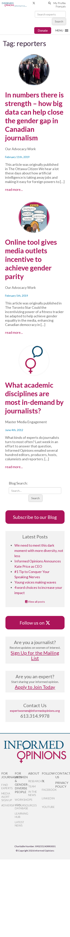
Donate (43, 30)
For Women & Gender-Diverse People (21, 782)
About (33, 773)
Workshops (21, 799)
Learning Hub (21, 815)
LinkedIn (48, 798)
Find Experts (6, 786)
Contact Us (62, 775)
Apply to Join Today (35, 687)
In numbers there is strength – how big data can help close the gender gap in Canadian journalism (34, 116)
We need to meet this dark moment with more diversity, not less (38, 550)
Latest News (19, 823)
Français (61, 6)
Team (32, 786)
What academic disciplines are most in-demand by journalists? (34, 398)
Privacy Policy (61, 784)
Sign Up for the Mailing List (35, 655)
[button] (59, 30)
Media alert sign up (6, 797)
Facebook (48, 789)
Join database (21, 806)
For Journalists (8, 775)
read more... (21, 189)
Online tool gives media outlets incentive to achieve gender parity (31, 259)
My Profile (59, 3)
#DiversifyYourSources (8, 805)
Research (35, 781)
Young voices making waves (35, 582)
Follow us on (34, 623)
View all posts (36, 601)
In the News (32, 793)
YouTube (48, 806)
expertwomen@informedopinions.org (35, 710)
